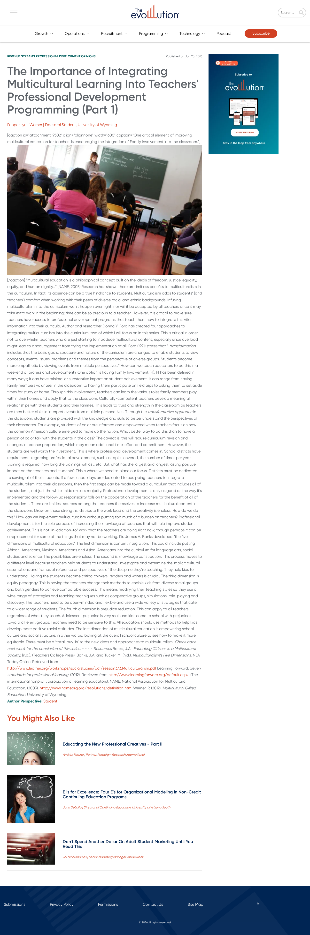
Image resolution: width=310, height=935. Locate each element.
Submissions (14, 904)
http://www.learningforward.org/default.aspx (148, 674)
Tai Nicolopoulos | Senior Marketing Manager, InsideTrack (103, 857)
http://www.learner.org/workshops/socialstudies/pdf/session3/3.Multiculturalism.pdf (81, 668)
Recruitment (112, 33)
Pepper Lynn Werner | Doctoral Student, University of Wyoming (62, 124)
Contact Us (153, 904)
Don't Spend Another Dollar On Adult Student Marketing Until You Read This (128, 844)
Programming (151, 33)
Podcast (224, 33)
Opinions (88, 56)
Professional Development (58, 56)
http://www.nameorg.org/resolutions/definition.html (86, 688)
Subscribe (261, 33)
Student (50, 701)
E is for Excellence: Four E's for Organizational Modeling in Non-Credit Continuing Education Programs (132, 794)
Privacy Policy (61, 904)
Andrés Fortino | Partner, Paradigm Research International (104, 754)
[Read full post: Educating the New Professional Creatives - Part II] (31, 749)
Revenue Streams (21, 56)
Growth (41, 33)
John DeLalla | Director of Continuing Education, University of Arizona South (116, 807)
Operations (75, 33)
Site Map (195, 904)
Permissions (108, 904)
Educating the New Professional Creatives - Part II (113, 744)
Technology (189, 33)
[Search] (301, 13)
